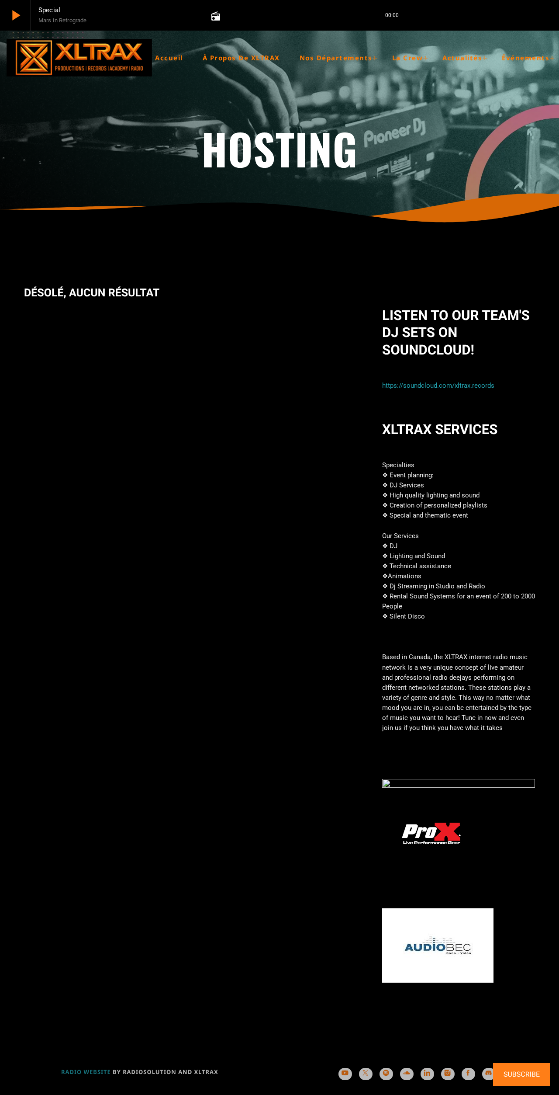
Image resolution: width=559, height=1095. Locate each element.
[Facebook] (468, 1074)
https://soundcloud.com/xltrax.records (438, 385)
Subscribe (522, 1074)
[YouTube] (345, 1074)
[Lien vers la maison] (79, 57)
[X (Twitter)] (366, 1074)
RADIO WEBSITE (86, 1072)
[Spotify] (386, 1074)
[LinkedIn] (427, 1074)
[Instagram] (448, 1074)
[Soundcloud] (407, 1074)
